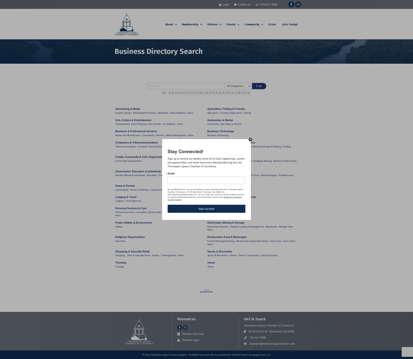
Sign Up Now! (207, 209)
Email (171, 173)
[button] (250, 140)
